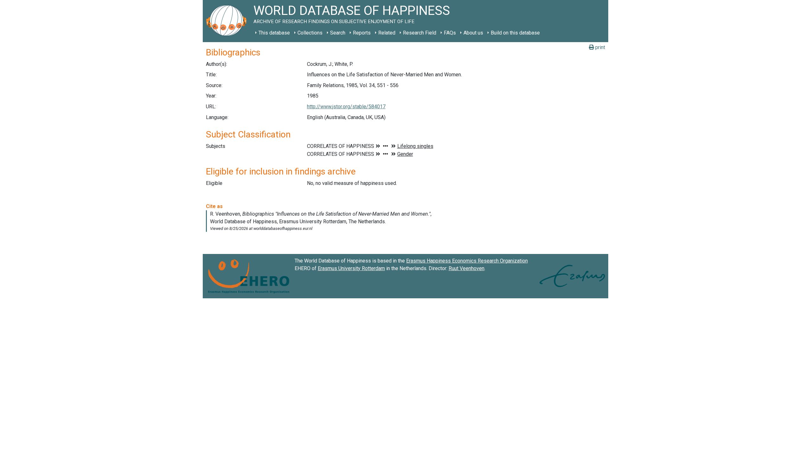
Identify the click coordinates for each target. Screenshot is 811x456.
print (599, 47)
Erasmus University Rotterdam (351, 268)
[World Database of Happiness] (228, 21)
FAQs (450, 33)
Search (337, 33)
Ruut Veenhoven (466, 268)
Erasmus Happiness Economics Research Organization (467, 261)
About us (473, 33)
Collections (309, 33)
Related (386, 33)
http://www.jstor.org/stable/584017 (346, 107)
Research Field (419, 33)
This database (274, 33)
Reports (362, 33)
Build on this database (515, 33)
